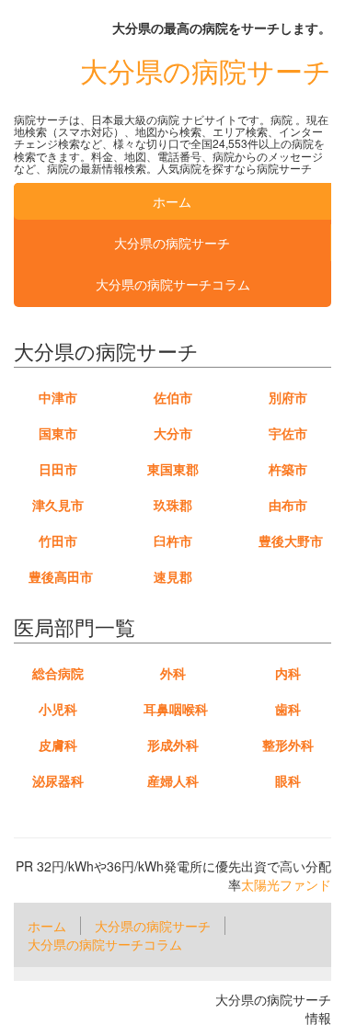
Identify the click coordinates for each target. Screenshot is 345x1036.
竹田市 (58, 540)
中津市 (58, 397)
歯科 (288, 709)
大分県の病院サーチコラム (173, 284)
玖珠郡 (173, 504)
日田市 (58, 469)
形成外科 (173, 744)
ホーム (172, 201)
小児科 (58, 709)
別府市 (288, 397)
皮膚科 (58, 744)
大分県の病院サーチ (205, 70)
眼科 (288, 780)
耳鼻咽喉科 (176, 709)
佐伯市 (173, 397)
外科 (173, 673)
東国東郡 (173, 469)
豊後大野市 (291, 540)
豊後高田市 (61, 576)
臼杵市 (173, 540)
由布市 (288, 504)
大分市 (173, 433)
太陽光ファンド (286, 884)
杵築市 (288, 469)
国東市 (58, 433)
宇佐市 (288, 433)
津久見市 (58, 504)
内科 (288, 673)
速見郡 (173, 576)
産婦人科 (173, 780)
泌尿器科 (58, 780)
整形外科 (288, 744)
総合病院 (58, 673)
